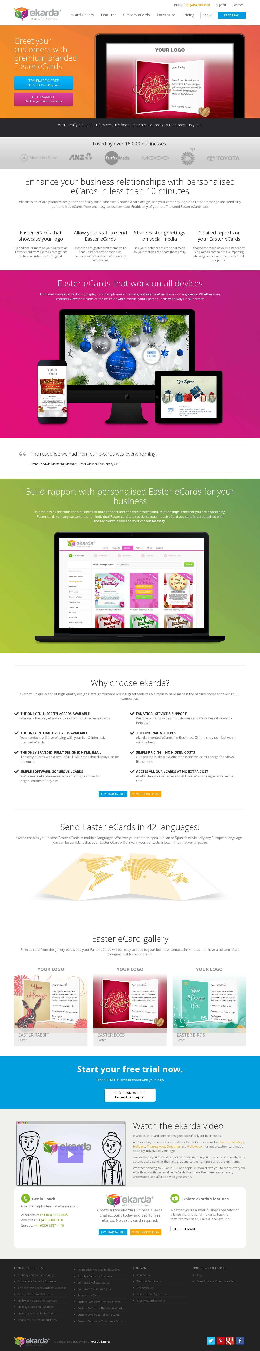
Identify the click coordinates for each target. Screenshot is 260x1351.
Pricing (188, 14)
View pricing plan (145, 794)
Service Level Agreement (152, 1294)
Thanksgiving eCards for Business (99, 1270)
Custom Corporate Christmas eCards (100, 1321)
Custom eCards (136, 14)
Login (207, 15)
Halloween (194, 1146)
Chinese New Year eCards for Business (42, 1288)
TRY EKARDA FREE (130, 1094)
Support (221, 5)
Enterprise (166, 14)
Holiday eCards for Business (35, 1307)
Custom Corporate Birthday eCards (99, 1302)
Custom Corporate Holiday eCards (99, 1314)
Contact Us (143, 1275)
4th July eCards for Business (95, 1276)
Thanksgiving (156, 1146)
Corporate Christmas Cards (94, 1289)
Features (108, 14)
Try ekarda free (44, 82)
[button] (70, 1154)
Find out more (184, 1229)
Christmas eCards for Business (37, 1281)
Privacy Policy (145, 1288)
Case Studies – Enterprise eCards (217, 1281)
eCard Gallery (82, 14)
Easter (224, 1142)
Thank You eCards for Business (37, 1320)
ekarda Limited (101, 1341)
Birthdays (237, 1142)
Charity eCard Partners (151, 1300)
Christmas (174, 1146)
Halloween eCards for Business (37, 1300)
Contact (237, 5)
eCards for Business (44, 19)
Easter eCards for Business (35, 1294)
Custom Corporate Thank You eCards (100, 1308)
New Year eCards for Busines (36, 1313)
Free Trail (231, 15)
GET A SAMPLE (43, 99)
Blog (199, 1275)
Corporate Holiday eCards (94, 1282)
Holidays (139, 1146)
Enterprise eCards (89, 1295)
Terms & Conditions (149, 1281)
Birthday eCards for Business (36, 1275)
